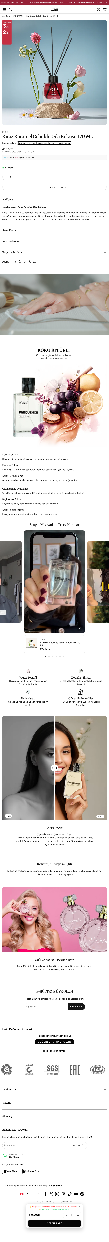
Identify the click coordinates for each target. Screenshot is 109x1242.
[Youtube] (76, 1194)
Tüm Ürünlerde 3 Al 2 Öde (32, 3)
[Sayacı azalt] (5, 177)
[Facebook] (15, 261)
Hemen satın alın (55, 187)
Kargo (11, 152)
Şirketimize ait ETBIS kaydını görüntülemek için (33, 1185)
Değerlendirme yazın (54, 1041)
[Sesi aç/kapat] (80, 628)
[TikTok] (70, 1194)
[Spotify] (82, 1194)
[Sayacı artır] (15, 177)
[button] (4, 9)
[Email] (34, 261)
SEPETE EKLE (54, 1223)
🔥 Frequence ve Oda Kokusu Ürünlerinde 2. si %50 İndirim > (53, 1207)
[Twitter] (20, 261)
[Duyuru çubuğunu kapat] (106, 2)
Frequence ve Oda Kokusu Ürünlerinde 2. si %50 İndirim (44, 143)
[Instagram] (57, 1194)
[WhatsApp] (30, 261)
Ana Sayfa (6, 16)
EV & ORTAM (18, 16)
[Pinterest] (25, 261)
